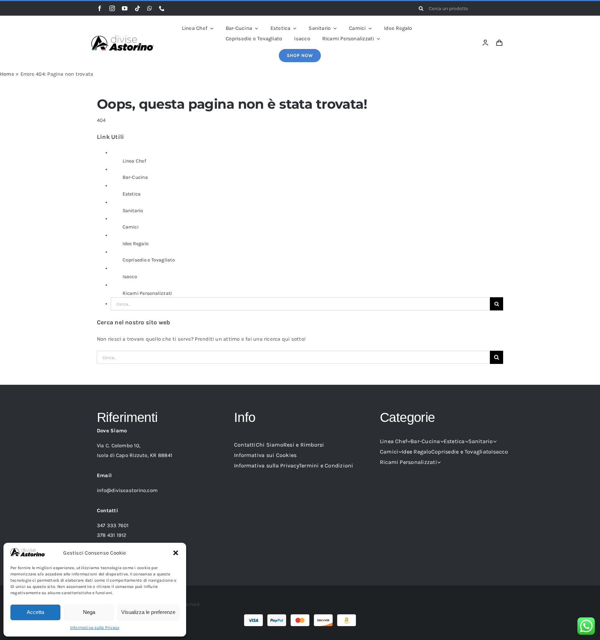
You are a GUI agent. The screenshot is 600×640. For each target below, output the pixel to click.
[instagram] (112, 8)
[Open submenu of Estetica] (466, 441)
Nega (89, 612)
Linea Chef (134, 161)
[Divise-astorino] (122, 38)
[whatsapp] (149, 8)
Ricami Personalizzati (147, 293)
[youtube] (124, 8)
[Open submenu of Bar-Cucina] (442, 441)
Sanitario (133, 211)
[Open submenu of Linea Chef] (408, 441)
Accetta (35, 612)
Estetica (132, 194)
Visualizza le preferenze (148, 612)
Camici (131, 227)
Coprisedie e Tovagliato (149, 260)
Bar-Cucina (135, 177)
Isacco (130, 277)
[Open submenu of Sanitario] (495, 441)
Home (7, 74)
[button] (175, 552)
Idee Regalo (136, 244)
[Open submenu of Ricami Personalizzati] (439, 462)
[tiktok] (137, 8)
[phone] (162, 8)
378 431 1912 (112, 535)
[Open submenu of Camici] (400, 452)
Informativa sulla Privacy (95, 627)
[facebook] (99, 8)
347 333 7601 (113, 525)
